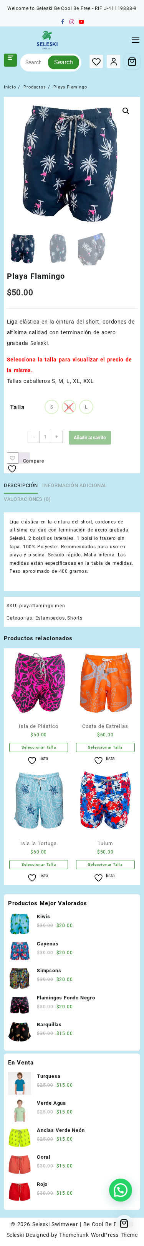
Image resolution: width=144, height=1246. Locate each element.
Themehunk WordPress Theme (98, 1235)
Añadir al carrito (90, 437)
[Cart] (132, 61)
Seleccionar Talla (39, 747)
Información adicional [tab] (74, 485)
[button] (126, 111)
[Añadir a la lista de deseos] (12, 458)
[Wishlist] (96, 61)
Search (63, 62)
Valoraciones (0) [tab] (27, 499)
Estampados (50, 618)
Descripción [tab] (21, 485)
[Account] (113, 61)
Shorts (75, 618)
